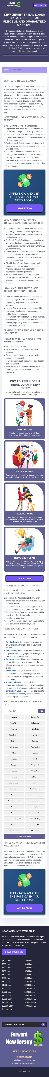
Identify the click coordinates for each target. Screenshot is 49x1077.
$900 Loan (6, 978)
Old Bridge (14, 747)
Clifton (13, 753)
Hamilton (35, 735)
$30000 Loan (30, 1006)
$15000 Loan (7, 1002)
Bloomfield (35, 831)
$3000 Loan (7, 988)
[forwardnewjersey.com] (14, 5)
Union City (35, 771)
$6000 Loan (29, 992)
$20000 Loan (30, 1002)
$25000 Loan (7, 1006)
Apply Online (40, 5)
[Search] (41, 711)
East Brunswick (14, 831)
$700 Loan (6, 971)
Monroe (14, 759)
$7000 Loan (7, 995)
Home (6, 70)
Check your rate (14, 952)
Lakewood (35, 723)
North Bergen (35, 789)
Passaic (14, 771)
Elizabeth (35, 729)
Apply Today (24, 578)
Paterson (13, 729)
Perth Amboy (35, 819)
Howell (13, 825)
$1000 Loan (7, 982)
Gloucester (14, 789)
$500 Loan (6, 968)
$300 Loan (6, 964)
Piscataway (35, 795)
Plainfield (35, 825)
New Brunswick (14, 801)
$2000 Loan (29, 985)
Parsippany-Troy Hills (14, 819)
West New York (35, 813)
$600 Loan (29, 968)
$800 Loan (6, 975)
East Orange (14, 783)
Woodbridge (13, 735)
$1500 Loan (7, 985)
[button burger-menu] (3, 5)
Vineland (14, 795)
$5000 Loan (7, 992)
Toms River (14, 723)
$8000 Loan (29, 995)
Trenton (35, 753)
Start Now (24, 208)
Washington (35, 747)
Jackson (35, 801)
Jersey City (35, 717)
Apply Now (24, 908)
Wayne (13, 807)
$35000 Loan (7, 1009)
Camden (14, 765)
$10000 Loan (30, 999)
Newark (14, 717)
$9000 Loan (7, 999)
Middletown (35, 777)
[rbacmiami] (24, 1038)
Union (35, 783)
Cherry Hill (35, 765)
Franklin (35, 741)
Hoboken (13, 813)
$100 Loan (6, 961)
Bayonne (13, 777)
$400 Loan (29, 964)
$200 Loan (29, 961)
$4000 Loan (29, 988)
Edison (13, 741)
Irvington (35, 807)
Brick (35, 759)
